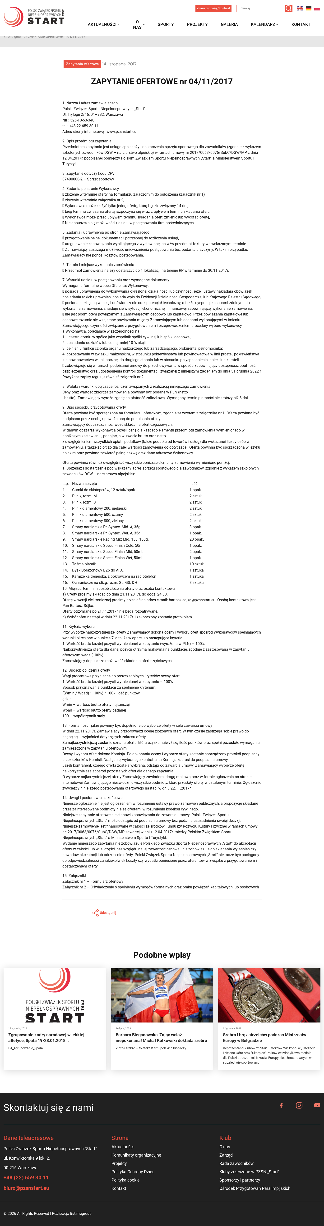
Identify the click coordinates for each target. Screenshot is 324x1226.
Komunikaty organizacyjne (136, 1155)
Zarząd (226, 1155)
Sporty (166, 24)
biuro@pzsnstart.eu (26, 1188)
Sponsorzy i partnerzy (239, 1180)
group (81, 1213)
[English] (300, 8)
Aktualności (102, 24)
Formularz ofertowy (107, 881)
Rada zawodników (236, 1163)
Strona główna (14, 37)
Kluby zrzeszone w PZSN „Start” (249, 1171)
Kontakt (301, 24)
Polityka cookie (125, 1180)
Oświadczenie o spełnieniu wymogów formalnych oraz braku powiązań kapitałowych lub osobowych (175, 887)
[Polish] (317, 8)
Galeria (229, 24)
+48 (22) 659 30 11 (26, 1178)
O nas (137, 24)
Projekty (197, 24)
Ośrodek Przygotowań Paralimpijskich (254, 1188)
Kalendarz (263, 24)
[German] (309, 8)
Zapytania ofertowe (82, 64)
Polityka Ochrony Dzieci (133, 1171)
